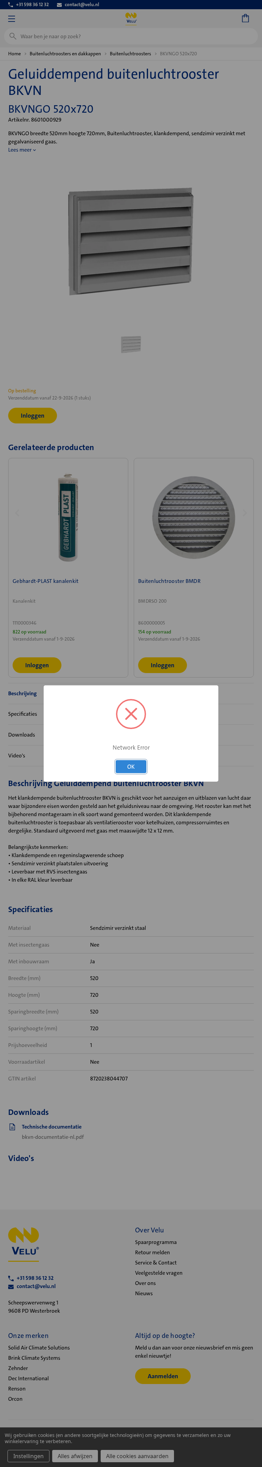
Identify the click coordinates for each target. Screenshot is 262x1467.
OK (131, 766)
